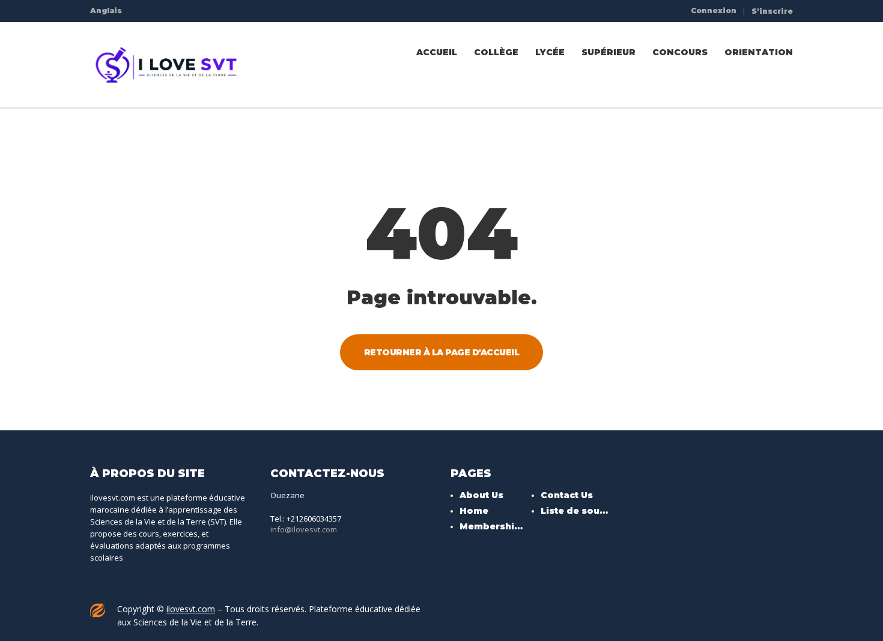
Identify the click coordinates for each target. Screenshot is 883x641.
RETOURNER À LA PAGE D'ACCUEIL (442, 352)
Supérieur (608, 52)
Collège (496, 52)
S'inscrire (772, 11)
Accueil (436, 52)
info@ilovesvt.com (303, 529)
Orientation (758, 52)
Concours (680, 52)
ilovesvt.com (190, 609)
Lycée (550, 52)
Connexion (713, 11)
